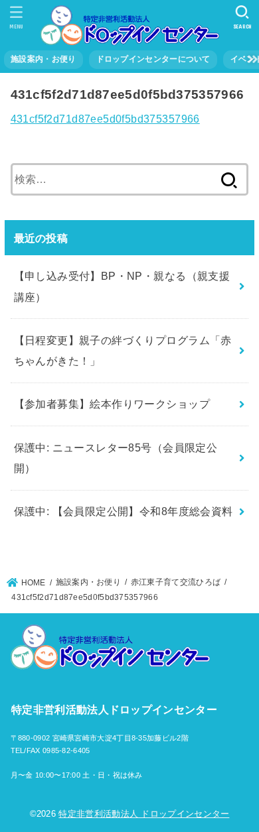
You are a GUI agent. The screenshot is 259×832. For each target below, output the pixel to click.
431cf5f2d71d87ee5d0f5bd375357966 (105, 119)
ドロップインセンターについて (153, 59)
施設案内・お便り (43, 59)
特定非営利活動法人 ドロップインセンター (143, 814)
